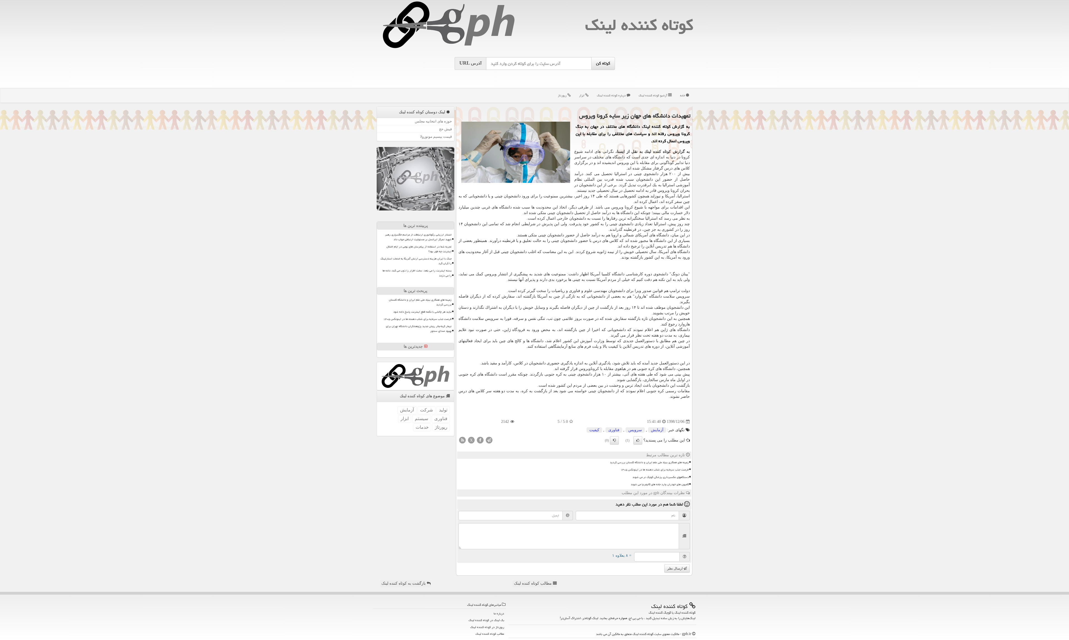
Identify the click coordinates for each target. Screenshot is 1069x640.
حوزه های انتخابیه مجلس (433, 121)
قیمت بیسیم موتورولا (436, 136)
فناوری (613, 430)
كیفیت (594, 430)
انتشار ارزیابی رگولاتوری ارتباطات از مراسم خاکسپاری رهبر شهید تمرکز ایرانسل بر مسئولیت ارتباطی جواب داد (418, 237)
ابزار (582, 95)
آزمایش (657, 430)
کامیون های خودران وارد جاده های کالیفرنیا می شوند (660, 484)
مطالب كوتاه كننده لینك (489, 634)
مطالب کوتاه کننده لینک (533, 583)
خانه (683, 95)
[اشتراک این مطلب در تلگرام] (489, 440)
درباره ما (499, 613)
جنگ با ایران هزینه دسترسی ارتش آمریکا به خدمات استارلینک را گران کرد (416, 261)
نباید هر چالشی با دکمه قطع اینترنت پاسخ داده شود (422, 312)
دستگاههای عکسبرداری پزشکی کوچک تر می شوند (660, 477)
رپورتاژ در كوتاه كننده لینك (487, 627)
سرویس (635, 430)
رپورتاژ (562, 95)
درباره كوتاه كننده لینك (612, 95)
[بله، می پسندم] (637, 440)
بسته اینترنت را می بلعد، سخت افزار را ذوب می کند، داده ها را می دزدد (417, 273)
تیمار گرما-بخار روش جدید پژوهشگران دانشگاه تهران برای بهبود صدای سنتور (419, 328)
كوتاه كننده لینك (639, 25)
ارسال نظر (675, 568)
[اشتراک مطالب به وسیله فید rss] (462, 440)
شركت (426, 410)
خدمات (422, 427)
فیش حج (445, 129)
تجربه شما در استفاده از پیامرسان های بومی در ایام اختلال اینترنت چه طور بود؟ (419, 249)
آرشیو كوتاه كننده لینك (653, 95)
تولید (443, 410)
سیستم (421, 418)
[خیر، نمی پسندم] (614, 440)
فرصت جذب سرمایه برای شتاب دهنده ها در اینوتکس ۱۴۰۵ (655, 469)
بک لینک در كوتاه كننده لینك (486, 620)
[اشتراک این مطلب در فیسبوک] (480, 440)
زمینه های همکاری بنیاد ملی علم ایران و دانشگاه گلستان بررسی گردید (649, 462)
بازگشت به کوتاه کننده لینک (404, 583)
